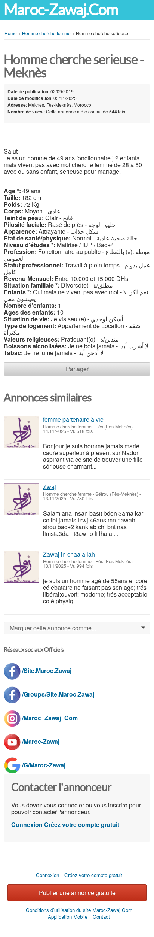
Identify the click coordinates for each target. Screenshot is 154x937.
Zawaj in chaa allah (69, 554)
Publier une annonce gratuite (77, 892)
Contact (101, 916)
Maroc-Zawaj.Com (61, 9)
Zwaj (49, 486)
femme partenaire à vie (73, 419)
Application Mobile (67, 916)
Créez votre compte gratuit (81, 824)
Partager (77, 368)
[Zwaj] (21, 499)
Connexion (27, 824)
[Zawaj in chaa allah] (21, 567)
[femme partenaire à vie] (21, 432)
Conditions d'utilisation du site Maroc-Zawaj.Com (79, 909)
